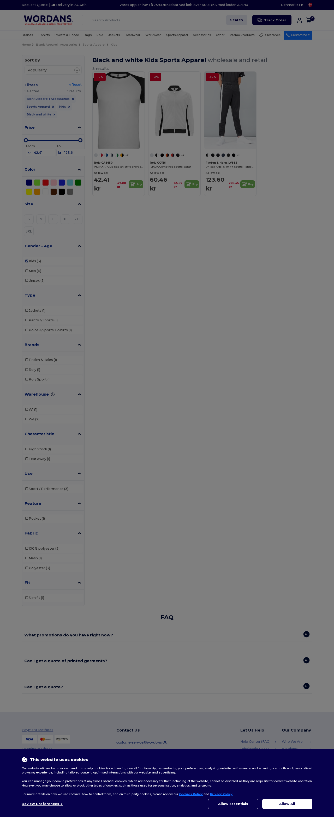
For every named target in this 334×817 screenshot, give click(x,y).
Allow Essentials (233, 804)
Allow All (287, 804)
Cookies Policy (191, 794)
